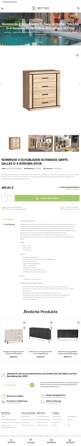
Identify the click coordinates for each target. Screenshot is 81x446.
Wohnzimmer (57, 416)
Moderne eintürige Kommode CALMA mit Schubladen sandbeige (13, 353)
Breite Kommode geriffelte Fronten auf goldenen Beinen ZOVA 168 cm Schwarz (68, 353)
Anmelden (24, 422)
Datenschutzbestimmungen (10, 422)
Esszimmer (56, 422)
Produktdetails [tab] (9, 225)
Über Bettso (25, 416)
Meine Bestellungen (43, 419)
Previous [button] (1, 83)
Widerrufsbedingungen (9, 419)
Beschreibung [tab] (9, 219)
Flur (68, 422)
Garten (69, 419)
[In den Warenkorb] (24, 327)
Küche (55, 425)
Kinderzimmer (71, 416)
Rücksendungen (42, 422)
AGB (2, 416)
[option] (40, 89)
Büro (69, 425)
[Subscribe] (32, 385)
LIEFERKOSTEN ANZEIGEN (72, 189)
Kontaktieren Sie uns (10, 2)
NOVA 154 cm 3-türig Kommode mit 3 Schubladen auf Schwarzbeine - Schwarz (40, 353)
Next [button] (79, 83)
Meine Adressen (42, 425)
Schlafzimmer (57, 419)
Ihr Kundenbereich (27, 425)
